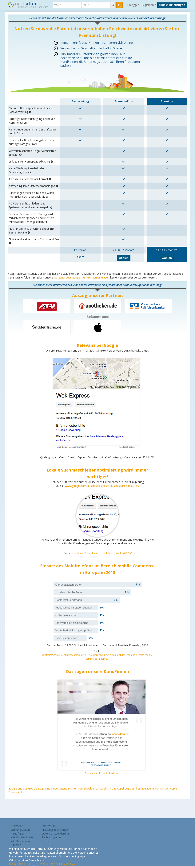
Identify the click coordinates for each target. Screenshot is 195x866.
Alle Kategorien (20, 841)
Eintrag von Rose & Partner (101, 773)
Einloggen (133, 5)
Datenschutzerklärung (55, 833)
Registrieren (148, 5)
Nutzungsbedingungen (55, 829)
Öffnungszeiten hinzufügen (20, 831)
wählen (124, 258)
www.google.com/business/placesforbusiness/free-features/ (102, 486)
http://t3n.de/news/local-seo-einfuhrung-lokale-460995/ (102, 553)
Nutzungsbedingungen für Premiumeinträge (81, 277)
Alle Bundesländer (22, 837)
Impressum (49, 826)
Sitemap (16, 845)
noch (31, 4)
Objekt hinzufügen (172, 5)
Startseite (17, 826)
